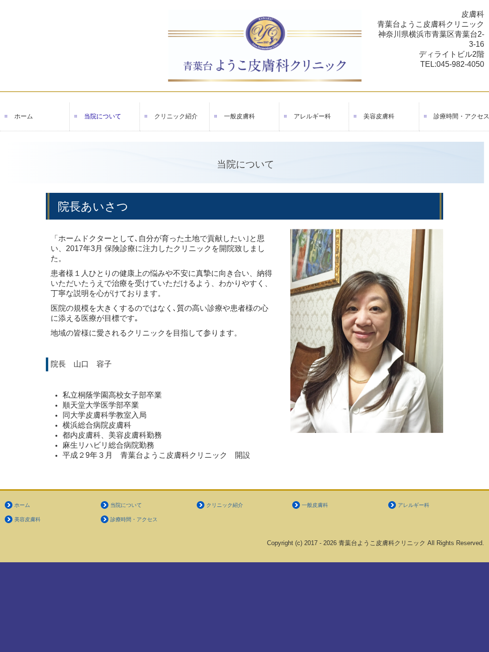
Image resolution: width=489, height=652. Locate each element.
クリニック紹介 (176, 116)
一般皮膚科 (239, 116)
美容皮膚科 (378, 116)
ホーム (23, 116)
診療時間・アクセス (461, 116)
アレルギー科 (312, 116)
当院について (102, 116)
